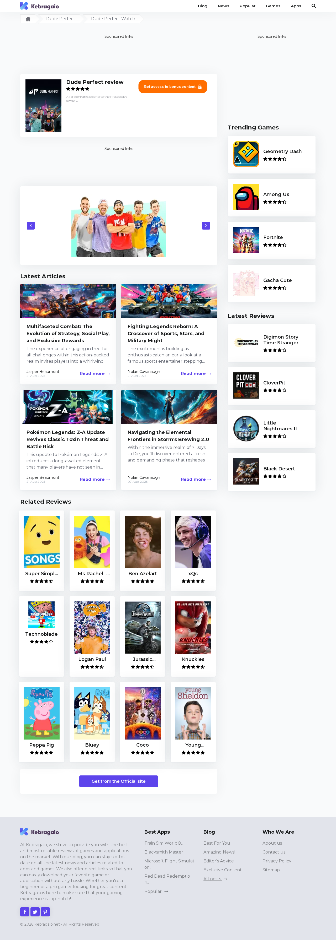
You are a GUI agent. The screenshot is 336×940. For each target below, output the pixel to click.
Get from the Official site (119, 781)
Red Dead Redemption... (167, 879)
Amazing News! (219, 852)
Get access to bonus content (170, 86)
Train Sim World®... (163, 843)
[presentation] (31, 226)
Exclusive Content (222, 869)
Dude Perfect (60, 18)
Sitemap (271, 869)
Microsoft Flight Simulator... (169, 864)
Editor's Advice (218, 861)
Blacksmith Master (163, 852)
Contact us (273, 852)
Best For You (216, 843)
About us (272, 843)
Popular (153, 891)
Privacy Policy (276, 861)
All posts (212, 878)
